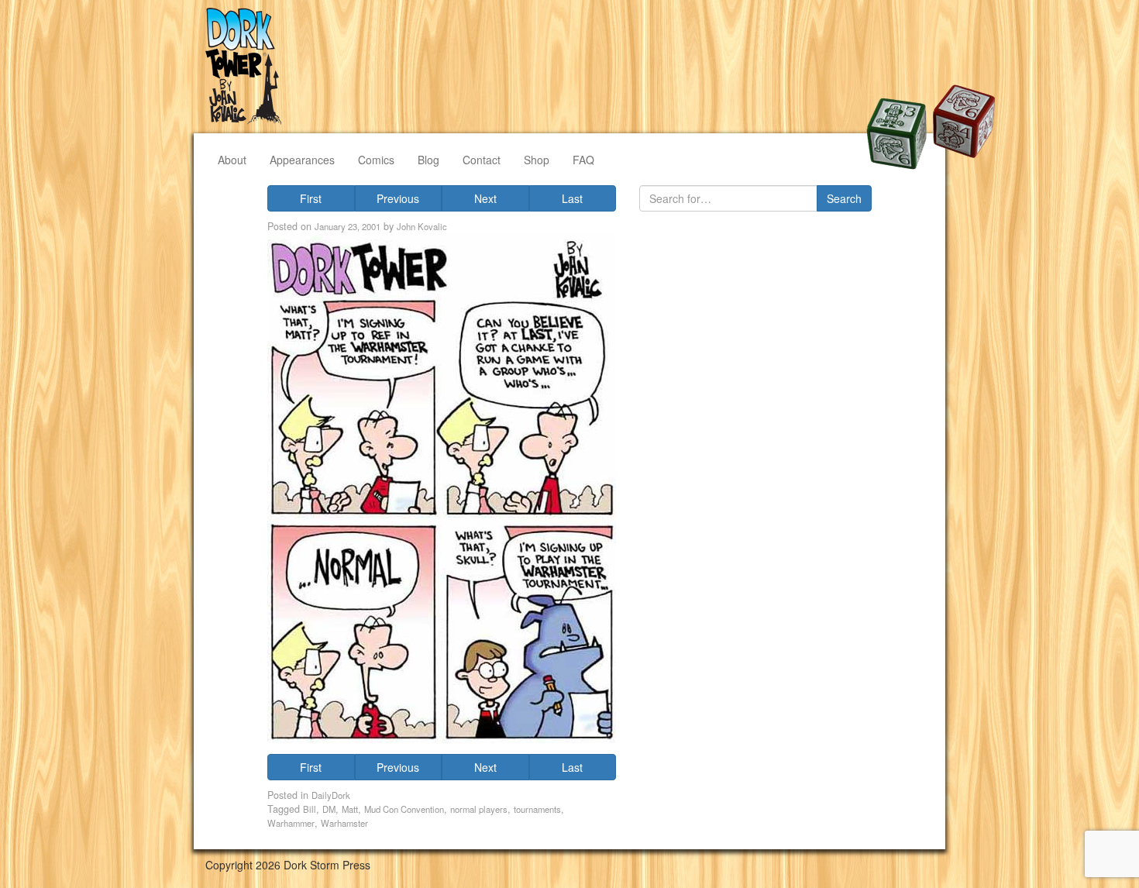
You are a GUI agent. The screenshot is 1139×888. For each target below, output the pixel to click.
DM (329, 809)
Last (572, 198)
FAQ (583, 159)
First (311, 198)
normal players (479, 809)
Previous (398, 198)
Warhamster (344, 823)
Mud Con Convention (404, 809)
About (232, 159)
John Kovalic (422, 226)
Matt (350, 809)
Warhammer (291, 823)
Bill (309, 809)
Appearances (302, 159)
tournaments (537, 809)
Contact (482, 159)
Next (485, 198)
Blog (428, 159)
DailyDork (330, 795)
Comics (376, 159)
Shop (536, 159)
